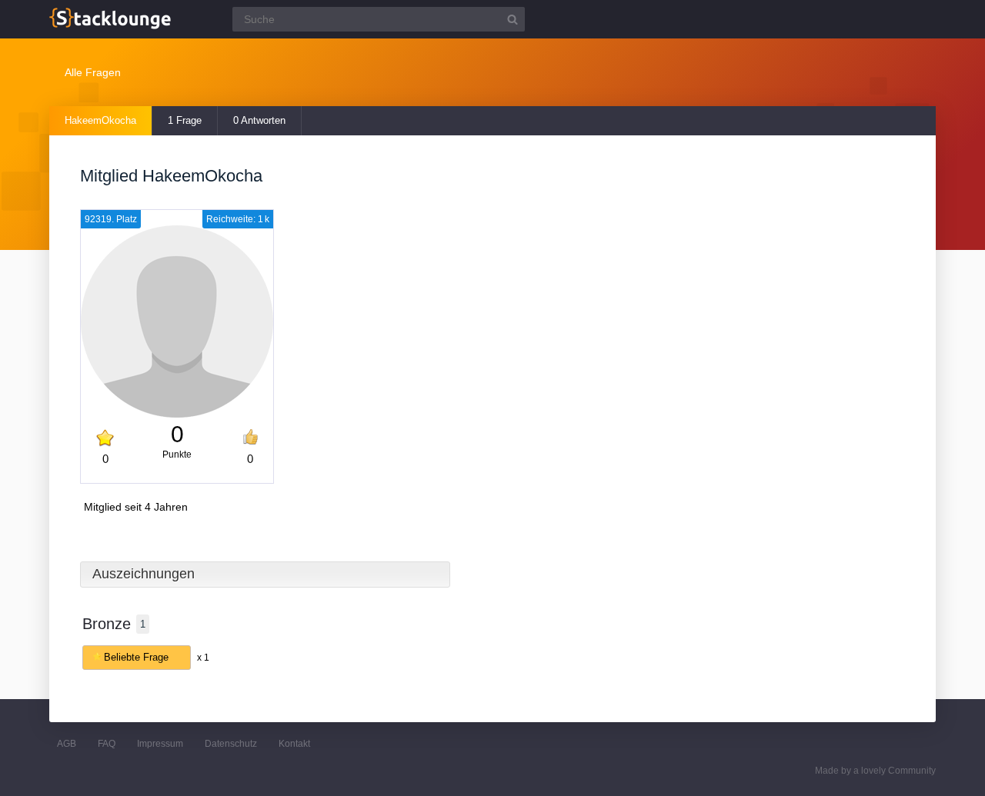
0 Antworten (259, 120)
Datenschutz (231, 743)
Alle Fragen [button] (93, 72)
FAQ (106, 743)
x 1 (203, 657)
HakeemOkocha (100, 120)
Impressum (160, 743)
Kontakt (294, 743)
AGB (66, 743)
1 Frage (185, 120)
